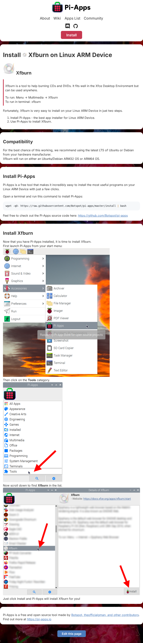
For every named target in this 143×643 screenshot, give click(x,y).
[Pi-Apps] (71, 7)
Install (71, 35)
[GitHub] (75, 27)
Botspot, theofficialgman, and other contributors (105, 615)
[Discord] (67, 27)
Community (93, 18)
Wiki (57, 18)
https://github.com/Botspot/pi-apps (103, 215)
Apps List (72, 18)
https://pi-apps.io (39, 619)
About (45, 18)
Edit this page (71, 634)
